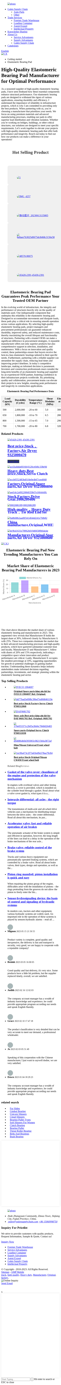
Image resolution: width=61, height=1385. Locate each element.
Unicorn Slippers (18, 1114)
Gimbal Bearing (18, 1111)
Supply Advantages (23, 40)
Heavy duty (26, 1275)
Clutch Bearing (17, 1125)
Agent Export (20, 26)
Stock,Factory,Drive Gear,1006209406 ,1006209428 (24, 499)
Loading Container (23, 23)
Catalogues (13, 45)
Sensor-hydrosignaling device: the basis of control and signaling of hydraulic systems (33, 902)
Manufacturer (39, 1275)
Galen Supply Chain (18, 9)
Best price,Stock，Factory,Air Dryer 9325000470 (22, 450)
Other (16, 14)
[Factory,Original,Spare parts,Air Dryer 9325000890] (27, 479)
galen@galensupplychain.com (23, 1221)
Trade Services (15, 17)
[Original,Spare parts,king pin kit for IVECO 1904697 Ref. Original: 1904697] (23, 687)
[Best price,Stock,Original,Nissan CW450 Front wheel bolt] (33, 753)
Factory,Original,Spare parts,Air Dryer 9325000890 (30, 485)
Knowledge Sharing (17, 31)
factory (4, 1277)
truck (3, 1275)
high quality (13, 1275)
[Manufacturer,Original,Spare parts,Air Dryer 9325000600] (28, 530)
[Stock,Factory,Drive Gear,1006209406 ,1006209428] (27, 492)
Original (51, 1275)
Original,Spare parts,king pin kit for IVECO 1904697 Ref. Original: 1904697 (32, 694)
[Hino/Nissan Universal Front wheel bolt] (33, 741)
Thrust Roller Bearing (20, 1131)
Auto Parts (19, 12)
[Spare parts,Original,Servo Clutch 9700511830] (33, 726)
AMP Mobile (17, 1272)
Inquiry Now (7, 1241)
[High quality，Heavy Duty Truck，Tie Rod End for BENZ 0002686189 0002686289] (22, 505)
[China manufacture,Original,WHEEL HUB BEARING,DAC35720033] (27, 518)
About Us (12, 34)
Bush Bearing (16, 1136)
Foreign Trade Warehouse (26, 20)
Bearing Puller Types (20, 1119)
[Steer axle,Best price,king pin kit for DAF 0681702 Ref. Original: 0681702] (22, 711)
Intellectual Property (24, 29)
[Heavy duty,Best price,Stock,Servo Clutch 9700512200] (27, 466)
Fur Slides (15, 1108)
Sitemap (5, 1272)
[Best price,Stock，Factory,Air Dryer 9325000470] (21, 439)
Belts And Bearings (19, 1133)
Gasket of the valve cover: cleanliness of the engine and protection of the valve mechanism (33, 775)
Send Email (7, 1283)
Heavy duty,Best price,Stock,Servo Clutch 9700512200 (28, 474)
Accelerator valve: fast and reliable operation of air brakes (30, 825)
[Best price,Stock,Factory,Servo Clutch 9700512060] (33, 699)
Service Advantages (23, 37)
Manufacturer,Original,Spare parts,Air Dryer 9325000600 (31, 536)
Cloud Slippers (17, 1117)
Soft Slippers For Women (22, 1122)
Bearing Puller (17, 1128)
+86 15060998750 (48, 1221)
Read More (13, 461)
